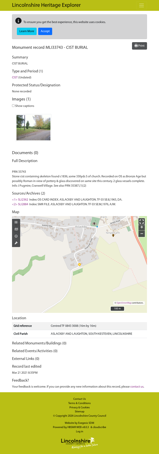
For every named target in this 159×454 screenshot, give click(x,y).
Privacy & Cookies (79, 407)
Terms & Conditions (79, 403)
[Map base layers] (16, 229)
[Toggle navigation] (141, 5)
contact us (136, 386)
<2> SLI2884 (20, 204)
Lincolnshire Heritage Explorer (46, 5)
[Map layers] (16, 222)
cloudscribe (99, 427)
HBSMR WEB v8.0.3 (78, 427)
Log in (79, 431)
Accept (45, 31)
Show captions (24, 106)
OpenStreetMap (124, 303)
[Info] (16, 236)
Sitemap (79, 411)
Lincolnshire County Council (90, 416)
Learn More (26, 31)
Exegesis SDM (86, 423)
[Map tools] (16, 243)
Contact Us (79, 399)
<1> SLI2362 (20, 199)
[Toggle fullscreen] (141, 221)
